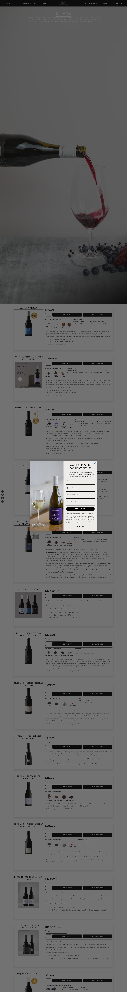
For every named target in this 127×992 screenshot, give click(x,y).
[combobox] (68, 488)
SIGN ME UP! (80, 509)
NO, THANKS (80, 526)
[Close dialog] (95, 463)
